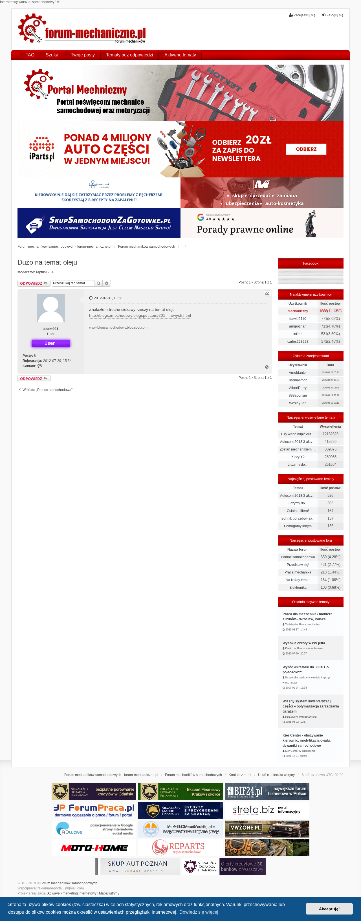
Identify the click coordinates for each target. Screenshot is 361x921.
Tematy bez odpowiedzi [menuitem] (129, 54)
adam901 (50, 329)
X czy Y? (298, 457)
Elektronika (298, 588)
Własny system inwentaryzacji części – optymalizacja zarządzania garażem (311, 706)
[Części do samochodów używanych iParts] (180, 149)
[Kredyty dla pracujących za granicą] (180, 810)
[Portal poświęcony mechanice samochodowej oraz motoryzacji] (180, 93)
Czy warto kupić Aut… (297, 434)
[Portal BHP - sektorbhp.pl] (180, 829)
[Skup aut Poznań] (262, 192)
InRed (298, 334)
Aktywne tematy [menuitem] (180, 54)
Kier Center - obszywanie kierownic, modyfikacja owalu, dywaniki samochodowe (307, 740)
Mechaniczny (298, 311)
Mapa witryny (109, 893)
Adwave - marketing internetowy (71, 893)
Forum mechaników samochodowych (68, 883)
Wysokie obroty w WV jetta (304, 643)
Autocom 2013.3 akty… (298, 442)
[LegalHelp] (262, 223)
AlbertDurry (298, 388)
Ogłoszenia (308, 750)
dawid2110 (297, 319)
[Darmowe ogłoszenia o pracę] (94, 810)
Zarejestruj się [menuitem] (305, 15)
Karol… (289, 648)
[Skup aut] (98, 223)
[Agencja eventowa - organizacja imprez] (267, 847)
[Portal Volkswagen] (267, 829)
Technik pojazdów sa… (298, 518)
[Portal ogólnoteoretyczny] (267, 810)
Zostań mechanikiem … (298, 449)
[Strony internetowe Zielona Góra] (94, 829)
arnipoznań (298, 326)
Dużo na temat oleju (47, 262)
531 (324, 334)
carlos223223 (298, 342)
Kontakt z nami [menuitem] (240, 775)
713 (324, 326)
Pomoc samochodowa (298, 557)
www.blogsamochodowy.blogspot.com (118, 327)
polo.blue (290, 716)
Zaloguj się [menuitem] (335, 15)
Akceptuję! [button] (329, 909)
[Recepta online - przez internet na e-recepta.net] (98, 192)
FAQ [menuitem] (29, 54)
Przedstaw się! (298, 565)
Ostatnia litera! (298, 511)
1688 (323, 311)
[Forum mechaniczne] (82, 29)
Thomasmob (297, 380)
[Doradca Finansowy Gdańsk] (94, 791)
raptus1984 (45, 272)
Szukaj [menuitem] (53, 54)
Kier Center (291, 750)
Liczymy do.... (298, 465)
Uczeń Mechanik (295, 677)
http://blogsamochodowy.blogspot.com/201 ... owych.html (140, 315)
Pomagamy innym (298, 526)
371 (324, 341)
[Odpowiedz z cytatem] (267, 294)
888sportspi (298, 395)
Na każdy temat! (298, 580)
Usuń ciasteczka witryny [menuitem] (276, 775)
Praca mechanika (298, 572)
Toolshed (290, 624)
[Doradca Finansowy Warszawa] (224, 866)
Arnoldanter (298, 373)
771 (324, 318)
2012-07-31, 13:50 (107, 298)
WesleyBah (298, 403)
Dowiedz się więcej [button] (198, 912)
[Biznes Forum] (267, 791)
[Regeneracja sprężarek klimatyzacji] (180, 847)
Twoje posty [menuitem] (83, 54)
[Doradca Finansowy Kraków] (180, 791)
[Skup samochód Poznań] (94, 847)
